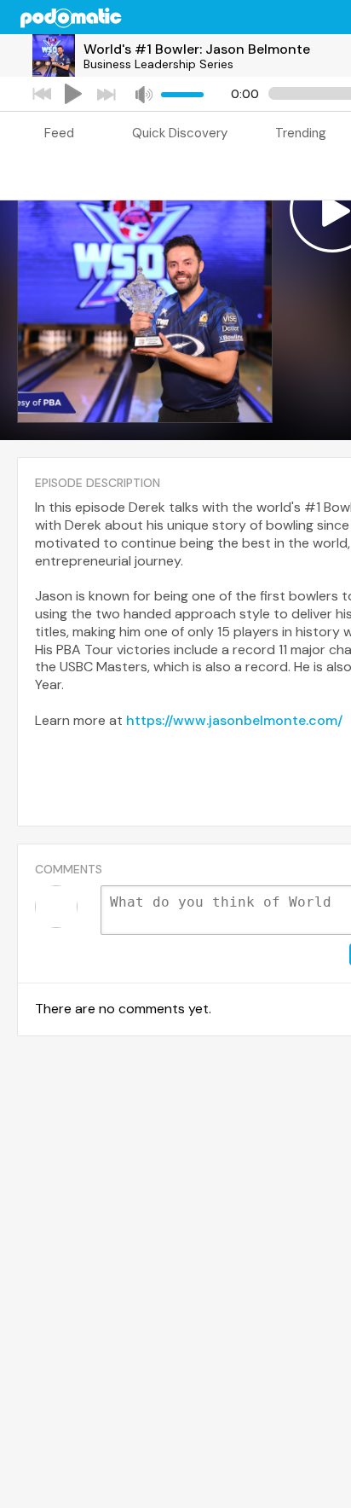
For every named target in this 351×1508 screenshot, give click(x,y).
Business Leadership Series (158, 64)
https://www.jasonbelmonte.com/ (234, 720)
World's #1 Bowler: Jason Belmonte (196, 49)
